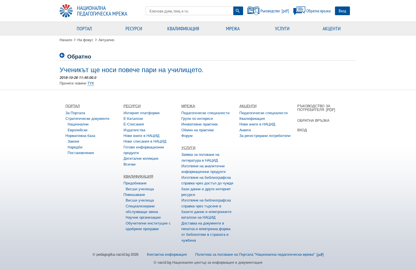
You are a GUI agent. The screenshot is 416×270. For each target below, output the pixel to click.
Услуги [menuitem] (282, 28)
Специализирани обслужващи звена (142, 208)
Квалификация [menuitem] (183, 28)
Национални (78, 124)
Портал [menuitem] (84, 28)
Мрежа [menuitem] (233, 28)
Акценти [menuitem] (332, 28)
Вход (342, 10)
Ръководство (270, 10)
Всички (130, 164)
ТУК (90, 83)
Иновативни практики (199, 124)
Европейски (78, 129)
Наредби (75, 147)
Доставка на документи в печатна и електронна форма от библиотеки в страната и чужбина (205, 231)
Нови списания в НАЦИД (145, 141)
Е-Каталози (133, 118)
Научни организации (143, 217)
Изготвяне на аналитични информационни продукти (203, 168)
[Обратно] (63, 55)
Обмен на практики (197, 129)
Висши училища (140, 188)
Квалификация (252, 118)
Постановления (81, 152)
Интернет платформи (142, 112)
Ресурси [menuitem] (133, 28)
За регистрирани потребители (265, 135)
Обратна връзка (318, 10)
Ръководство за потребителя (313, 107)
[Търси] (237, 11)
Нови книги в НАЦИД (141, 135)
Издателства (134, 129)
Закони (73, 141)
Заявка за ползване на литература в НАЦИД (200, 157)
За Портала (75, 112)
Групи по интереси (197, 118)
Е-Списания (134, 124)
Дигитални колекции (141, 158)
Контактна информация (167, 254)
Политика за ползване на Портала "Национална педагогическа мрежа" (255, 254)
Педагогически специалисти (205, 112)
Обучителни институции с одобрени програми (148, 225)
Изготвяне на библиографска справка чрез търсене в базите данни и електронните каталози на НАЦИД (206, 208)
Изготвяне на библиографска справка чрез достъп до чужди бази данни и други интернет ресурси (207, 185)
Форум (187, 135)
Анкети (245, 129)
